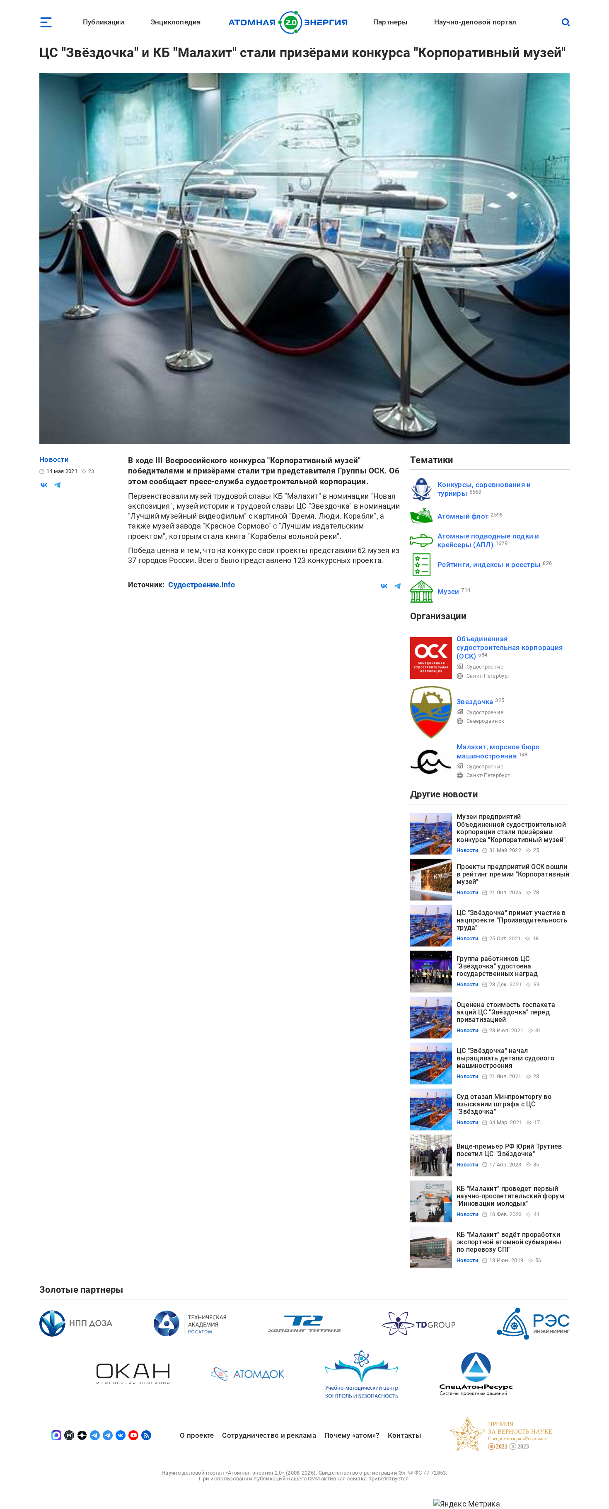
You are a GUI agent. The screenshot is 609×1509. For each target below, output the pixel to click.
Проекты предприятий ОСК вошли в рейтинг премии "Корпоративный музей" (513, 874)
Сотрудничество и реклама (269, 1435)
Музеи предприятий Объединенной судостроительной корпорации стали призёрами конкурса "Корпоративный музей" (511, 828)
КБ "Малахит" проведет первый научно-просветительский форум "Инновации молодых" (510, 1196)
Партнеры (390, 22)
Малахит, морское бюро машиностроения (498, 751)
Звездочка (475, 702)
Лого (290, 22)
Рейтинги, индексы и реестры (489, 564)
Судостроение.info (201, 584)
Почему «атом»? (351, 1435)
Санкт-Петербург (488, 676)
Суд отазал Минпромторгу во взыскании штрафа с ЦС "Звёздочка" (504, 1104)
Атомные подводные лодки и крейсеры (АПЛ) (488, 540)
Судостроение (484, 667)
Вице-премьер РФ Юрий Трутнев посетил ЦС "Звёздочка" (509, 1150)
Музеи (448, 591)
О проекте (197, 1435)
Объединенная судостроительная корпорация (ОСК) (510, 648)
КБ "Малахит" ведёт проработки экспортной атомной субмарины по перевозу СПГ (509, 1242)
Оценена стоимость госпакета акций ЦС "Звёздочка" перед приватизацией (506, 1012)
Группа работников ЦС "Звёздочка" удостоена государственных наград (497, 966)
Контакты (404, 1435)
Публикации (103, 22)
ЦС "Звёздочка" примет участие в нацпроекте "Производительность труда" (512, 920)
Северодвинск (485, 721)
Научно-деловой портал (475, 22)
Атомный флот (462, 516)
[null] (43, 485)
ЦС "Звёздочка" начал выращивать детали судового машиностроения (505, 1058)
